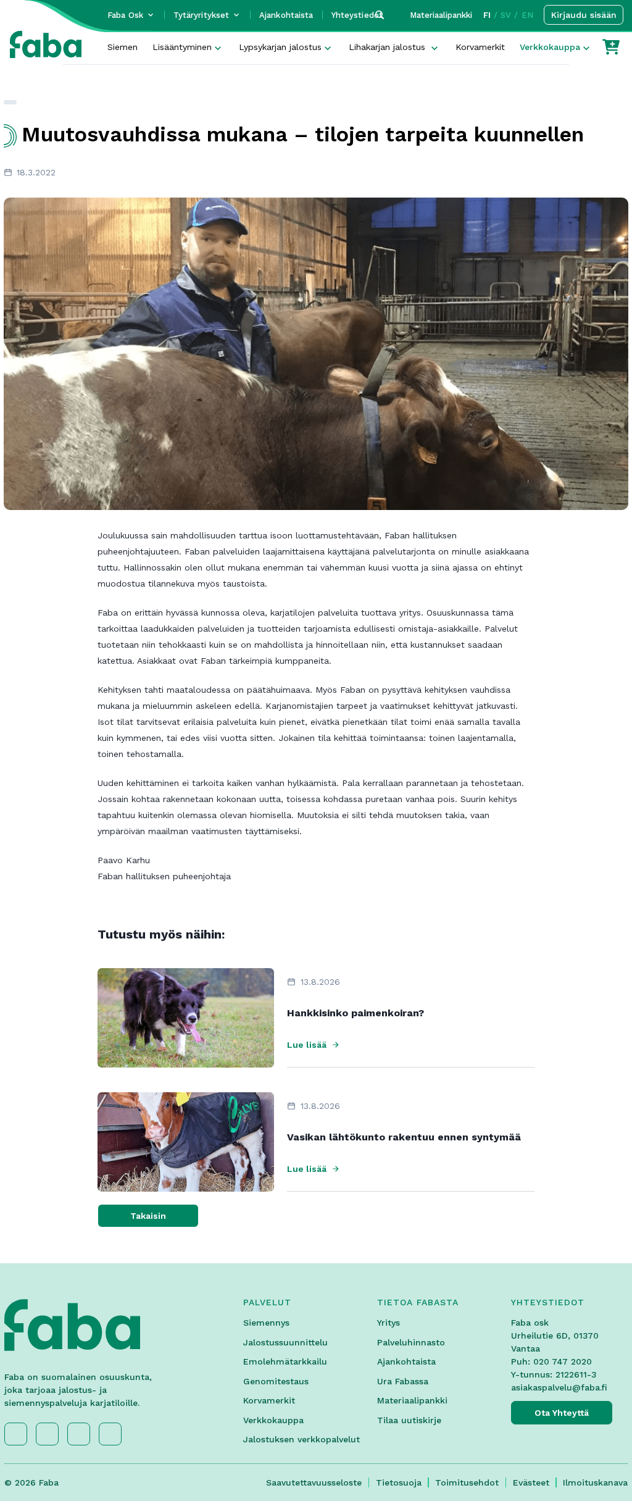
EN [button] (527, 15)
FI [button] (487, 15)
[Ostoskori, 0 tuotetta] (611, 47)
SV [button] (506, 15)
